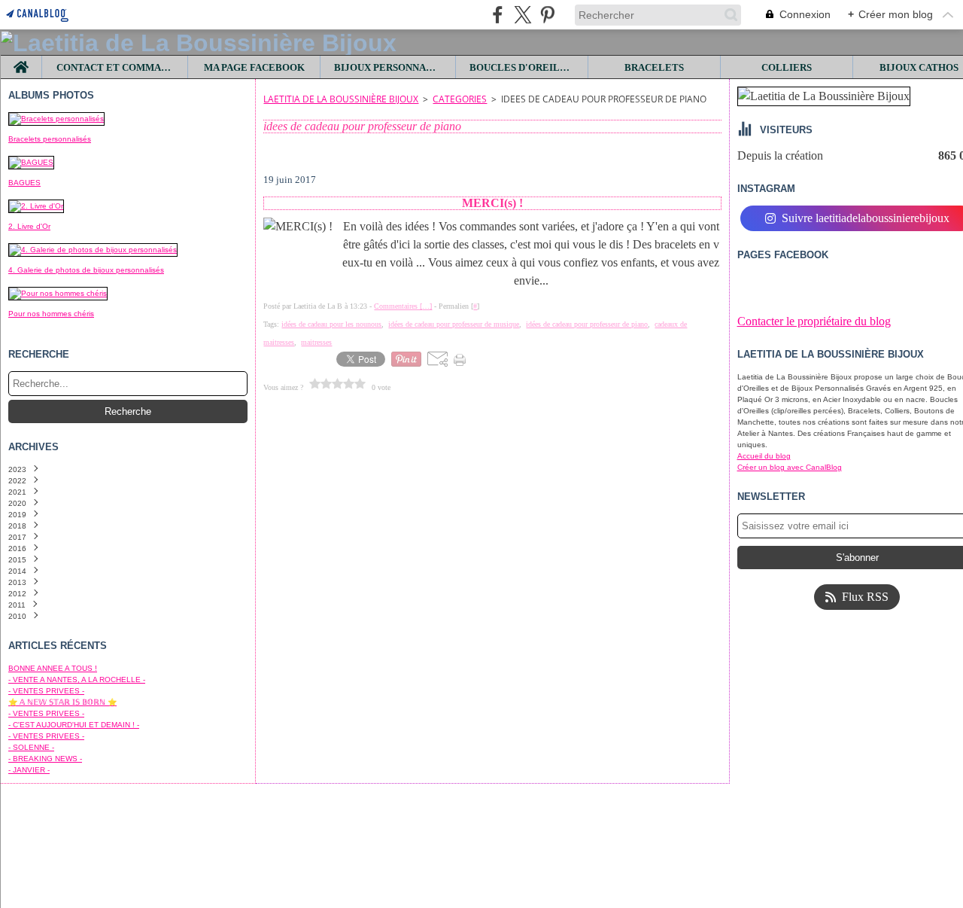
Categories (460, 99)
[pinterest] (547, 14)
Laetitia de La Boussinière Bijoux (340, 99)
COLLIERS (786, 67)
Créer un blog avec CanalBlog (789, 467)
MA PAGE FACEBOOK (254, 67)
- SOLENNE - (31, 747)
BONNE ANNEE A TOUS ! (52, 668)
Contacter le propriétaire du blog (814, 321)
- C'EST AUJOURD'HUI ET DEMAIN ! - (73, 725)
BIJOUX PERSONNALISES (388, 67)
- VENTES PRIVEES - (46, 691)
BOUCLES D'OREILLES (522, 67)
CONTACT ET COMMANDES (115, 67)
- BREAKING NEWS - (45, 758)
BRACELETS (654, 67)
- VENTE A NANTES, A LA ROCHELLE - (76, 679)
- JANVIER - (29, 770)
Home (21, 61)
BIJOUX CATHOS (918, 67)
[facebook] (497, 14)
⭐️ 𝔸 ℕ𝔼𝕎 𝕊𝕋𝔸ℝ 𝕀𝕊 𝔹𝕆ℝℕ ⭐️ (62, 702)
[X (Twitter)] (522, 14)
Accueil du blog (764, 456)
